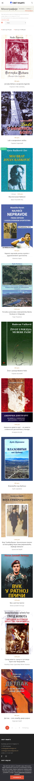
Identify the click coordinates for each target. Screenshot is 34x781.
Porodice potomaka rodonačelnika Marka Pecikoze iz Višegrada (17, 313)
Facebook (1, 756)
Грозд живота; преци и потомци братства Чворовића (17, 660)
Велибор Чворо (9, 664)
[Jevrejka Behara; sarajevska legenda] (17, 57)
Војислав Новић (17, 721)
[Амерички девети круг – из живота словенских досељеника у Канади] (17, 400)
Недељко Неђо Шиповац (17, 86)
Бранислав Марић (17, 549)
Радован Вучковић (17, 373)
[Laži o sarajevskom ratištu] (17, 113)
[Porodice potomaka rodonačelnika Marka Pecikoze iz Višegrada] (17, 285)
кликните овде (5, 20)
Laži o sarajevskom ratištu (17, 140)
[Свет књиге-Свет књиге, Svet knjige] (17, 3)
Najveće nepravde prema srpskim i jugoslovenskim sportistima (17, 254)
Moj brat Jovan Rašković (17, 197)
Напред (25, 728)
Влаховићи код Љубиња (17, 486)
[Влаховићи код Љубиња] (17, 459)
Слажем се (17, 777)
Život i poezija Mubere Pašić (17, 371)
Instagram (6, 756)
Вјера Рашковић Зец (17, 199)
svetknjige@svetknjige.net (8, 748)
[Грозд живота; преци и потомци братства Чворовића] (17, 632)
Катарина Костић (17, 432)
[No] (32, 772)
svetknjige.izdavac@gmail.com (9, 750)
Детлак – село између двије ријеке (17, 718)
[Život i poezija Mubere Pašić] (17, 344)
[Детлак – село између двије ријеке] (17, 691)
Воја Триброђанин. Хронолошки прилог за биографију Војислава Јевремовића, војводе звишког (17, 544)
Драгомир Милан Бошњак (22, 664)
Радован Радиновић (17, 143)
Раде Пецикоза (17, 317)
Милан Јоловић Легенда (17, 605)
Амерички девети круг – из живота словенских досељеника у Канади (17, 428)
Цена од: (7, 29)
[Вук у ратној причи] (17, 576)
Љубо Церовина (17, 489)
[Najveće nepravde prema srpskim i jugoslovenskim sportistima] (17, 226)
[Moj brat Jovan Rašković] (17, 170)
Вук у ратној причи (17, 603)
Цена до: (20, 29)
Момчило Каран (17, 258)
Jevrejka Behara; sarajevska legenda (17, 84)
